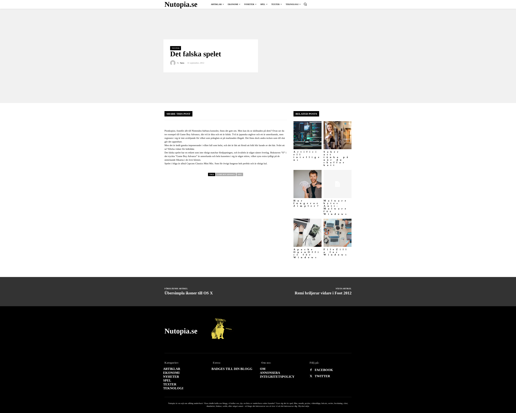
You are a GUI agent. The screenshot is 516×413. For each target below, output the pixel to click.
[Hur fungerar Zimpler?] (307, 184)
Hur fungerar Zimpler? (307, 203)
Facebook (324, 370)
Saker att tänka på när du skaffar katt (337, 158)
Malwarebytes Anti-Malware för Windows (336, 207)
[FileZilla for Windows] (338, 233)
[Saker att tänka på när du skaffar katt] (338, 135)
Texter (175, 48)
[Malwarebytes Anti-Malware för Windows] (338, 184)
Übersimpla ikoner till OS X (188, 293)
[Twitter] (311, 376)
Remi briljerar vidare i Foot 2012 (323, 293)
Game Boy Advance (226, 174)
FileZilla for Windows (336, 252)
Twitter (322, 376)
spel (240, 174)
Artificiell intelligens (307, 155)
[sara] (173, 63)
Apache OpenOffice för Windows (307, 253)
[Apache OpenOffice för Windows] (307, 233)
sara (182, 63)
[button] (305, 4)
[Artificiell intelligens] (307, 135)
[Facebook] (311, 370)
